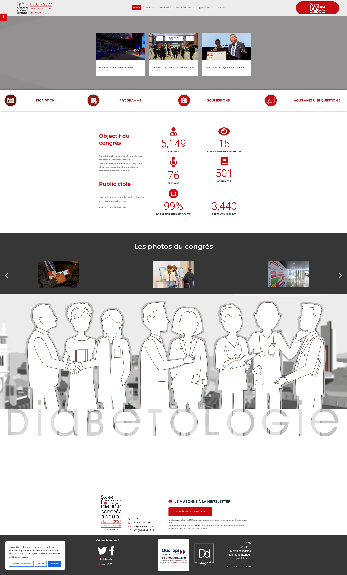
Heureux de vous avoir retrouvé (116, 67)
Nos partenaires (183, 8)
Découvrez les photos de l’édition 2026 (173, 67)
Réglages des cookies (21, 563)
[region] (35, 555)
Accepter (55, 563)
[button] (3, 17)
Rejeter (41, 563)
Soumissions (218, 100)
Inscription (44, 100)
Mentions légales (240, 551)
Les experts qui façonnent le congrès (225, 67)
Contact (222, 8)
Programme (165, 8)
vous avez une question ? (317, 100)
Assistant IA (207, 8)
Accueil (136, 8)
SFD (248, 543)
